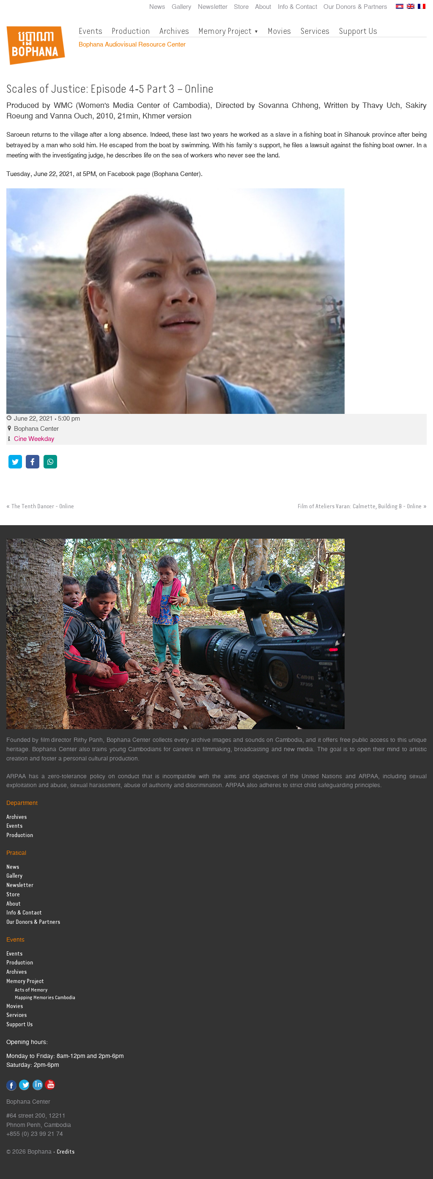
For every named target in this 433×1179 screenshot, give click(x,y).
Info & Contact (297, 7)
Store (241, 7)
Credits (65, 1152)
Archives (174, 31)
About (263, 7)
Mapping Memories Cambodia (45, 997)
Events (90, 31)
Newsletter (212, 7)
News (157, 7)
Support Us (358, 31)
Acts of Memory (31, 990)
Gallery (182, 7)
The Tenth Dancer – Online (42, 507)
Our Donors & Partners (355, 7)
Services (314, 31)
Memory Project (225, 31)
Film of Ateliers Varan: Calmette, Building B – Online (360, 507)
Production (131, 31)
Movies (279, 31)
